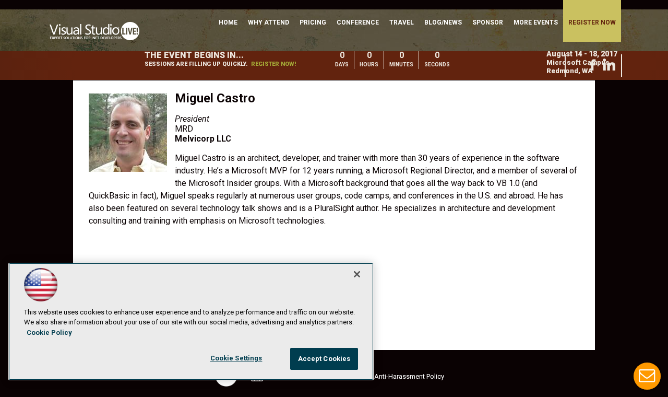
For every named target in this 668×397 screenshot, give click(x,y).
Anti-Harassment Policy (409, 376)
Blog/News (443, 22)
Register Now (592, 22)
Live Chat (647, 376)
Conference (358, 22)
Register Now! (273, 64)
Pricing (313, 22)
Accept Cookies (324, 359)
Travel (401, 22)
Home (228, 22)
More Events (536, 22)
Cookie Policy (49, 332)
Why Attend (268, 22)
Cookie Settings (236, 358)
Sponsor (487, 22)
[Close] (356, 274)
